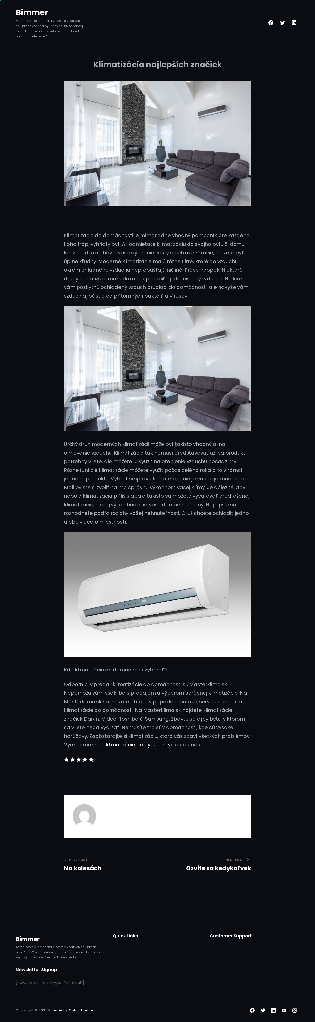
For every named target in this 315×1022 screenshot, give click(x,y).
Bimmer (32, 12)
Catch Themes (82, 1010)
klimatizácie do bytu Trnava (140, 744)
